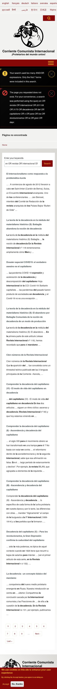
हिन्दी (14, 9)
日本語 (43, 9)
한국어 (34, 9)
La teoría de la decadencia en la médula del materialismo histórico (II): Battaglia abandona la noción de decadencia (27, 224)
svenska (44, 3)
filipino (53, 9)
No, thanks (17, 684)
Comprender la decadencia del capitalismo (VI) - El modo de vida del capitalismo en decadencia (27, 388)
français (15, 3)
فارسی (24, 9)
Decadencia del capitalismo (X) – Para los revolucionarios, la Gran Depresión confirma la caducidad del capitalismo (27, 536)
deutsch (25, 3)
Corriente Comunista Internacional (28, 51)
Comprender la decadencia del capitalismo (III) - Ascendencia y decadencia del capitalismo (27, 485)
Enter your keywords (13, 158)
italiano (34, 3)
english (5, 3)
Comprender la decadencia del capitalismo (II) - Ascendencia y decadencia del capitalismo (27, 430)
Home (4, 145)
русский (6, 9)
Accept (6, 684)
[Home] (28, 34)
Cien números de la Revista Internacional (27, 354)
